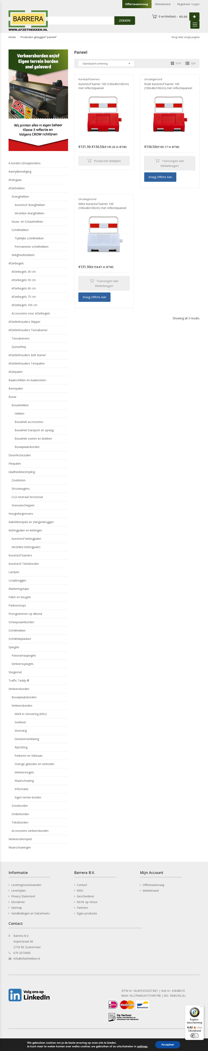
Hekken (19, 413)
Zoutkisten (19, 480)
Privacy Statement (23, 896)
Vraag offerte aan (160, 177)
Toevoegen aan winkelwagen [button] (172, 163)
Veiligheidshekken (23, 255)
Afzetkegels (16, 263)
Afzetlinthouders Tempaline (27, 363)
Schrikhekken (20, 230)
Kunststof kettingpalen (26, 539)
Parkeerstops (17, 605)
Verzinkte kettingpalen (26, 547)
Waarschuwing (24, 781)
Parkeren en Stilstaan (28, 756)
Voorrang (21, 730)
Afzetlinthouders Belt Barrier (27, 355)
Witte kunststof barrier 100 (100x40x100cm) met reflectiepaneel (102, 206)
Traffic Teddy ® (19, 680)
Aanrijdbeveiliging (20, 171)
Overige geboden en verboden (34, 764)
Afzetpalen (16, 372)
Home (12, 37)
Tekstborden (20, 822)
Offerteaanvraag (136, 4)
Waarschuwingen (20, 847)
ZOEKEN (124, 20)
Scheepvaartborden (21, 622)
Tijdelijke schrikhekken (29, 238)
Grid (178, 63)
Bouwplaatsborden (27, 447)
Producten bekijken (107, 161)
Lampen (14, 572)
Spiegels (14, 647)
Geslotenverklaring (27, 739)
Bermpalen (16, 388)
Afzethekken (17, 188)
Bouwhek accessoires (29, 422)
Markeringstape (19, 589)
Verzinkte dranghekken (29, 213)
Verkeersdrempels (20, 839)
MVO (80, 890)
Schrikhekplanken (20, 639)
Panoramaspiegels (24, 655)
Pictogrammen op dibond (25, 614)
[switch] (195, 1035)
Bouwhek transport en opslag (34, 430)
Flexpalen (15, 463)
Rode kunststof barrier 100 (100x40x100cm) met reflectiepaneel (168, 86)
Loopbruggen (17, 580)
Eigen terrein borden (28, 797)
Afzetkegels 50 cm (24, 280)
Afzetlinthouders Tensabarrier (28, 330)
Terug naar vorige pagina (185, 37)
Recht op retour (87, 902)
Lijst (192, 63)
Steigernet (15, 672)
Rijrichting (21, 747)
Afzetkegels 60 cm (24, 288)
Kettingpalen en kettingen (25, 530)
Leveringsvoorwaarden (26, 885)
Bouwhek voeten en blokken (33, 438)
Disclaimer (18, 902)
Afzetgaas (15, 180)
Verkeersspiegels (23, 664)
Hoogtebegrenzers (21, 514)
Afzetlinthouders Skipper (24, 322)
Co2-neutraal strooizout (27, 497)
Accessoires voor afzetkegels (31, 313)
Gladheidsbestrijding (22, 472)
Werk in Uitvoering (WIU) (31, 714)
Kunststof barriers (89, 79)
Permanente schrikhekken (32, 247)
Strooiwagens (21, 488)
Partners (82, 908)
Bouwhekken (20, 405)
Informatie (21, 789)
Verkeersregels (24, 772)
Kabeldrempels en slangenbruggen (31, 522)
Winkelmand (162, 4)
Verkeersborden (19, 689)
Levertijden (18, 890)
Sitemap (16, 908)
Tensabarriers (21, 338)
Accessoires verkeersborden (30, 831)
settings (142, 1046)
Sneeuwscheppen (23, 505)
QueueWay (19, 347)
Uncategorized (153, 79)
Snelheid (20, 722)
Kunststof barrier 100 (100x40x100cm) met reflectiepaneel (103, 86)
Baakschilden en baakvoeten (27, 380)
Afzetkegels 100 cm (24, 305)
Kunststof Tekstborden (24, 564)
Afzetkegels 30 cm (24, 272)
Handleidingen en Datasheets (30, 913)
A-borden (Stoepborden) (24, 163)
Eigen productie (87, 913)
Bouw (12, 397)
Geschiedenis (85, 896)
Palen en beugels (20, 597)
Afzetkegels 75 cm (24, 297)
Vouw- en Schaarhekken (27, 221)
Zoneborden (20, 806)
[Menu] (201, 1007)
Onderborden (20, 814)
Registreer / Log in (188, 4)
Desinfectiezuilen (20, 455)
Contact (82, 885)
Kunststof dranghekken (30, 205)
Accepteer (167, 1045)
